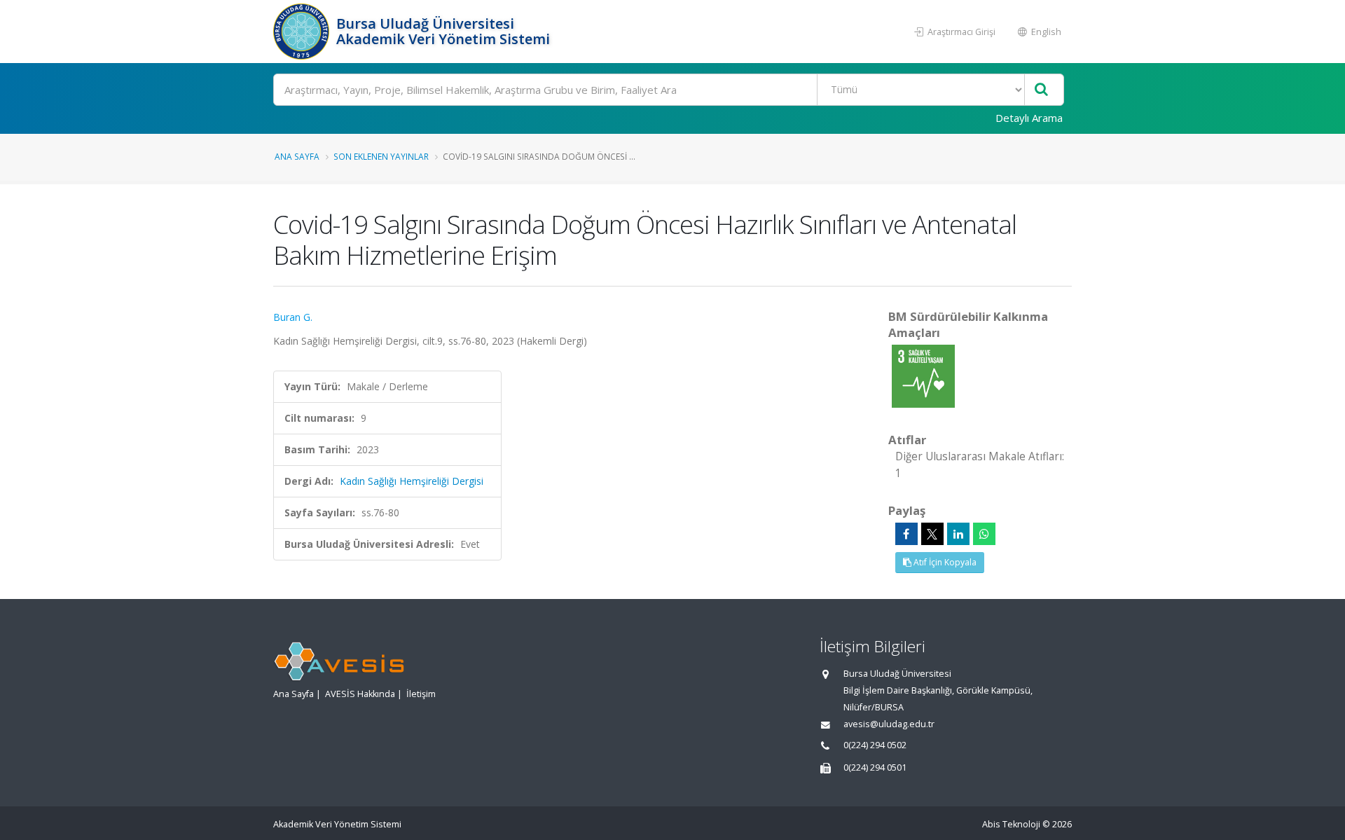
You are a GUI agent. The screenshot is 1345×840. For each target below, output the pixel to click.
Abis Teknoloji (1011, 824)
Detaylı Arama (1029, 118)
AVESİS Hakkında (360, 694)
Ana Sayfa (297, 156)
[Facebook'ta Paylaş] (906, 534)
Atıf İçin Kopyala (944, 562)
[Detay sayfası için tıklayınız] (923, 375)
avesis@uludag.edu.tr (888, 724)
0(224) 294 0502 (874, 745)
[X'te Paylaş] (932, 534)
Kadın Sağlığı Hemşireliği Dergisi (411, 481)
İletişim (421, 694)
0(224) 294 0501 (874, 767)
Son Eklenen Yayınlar (381, 156)
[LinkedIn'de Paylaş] (958, 534)
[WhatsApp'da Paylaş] (984, 534)
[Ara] (1041, 90)
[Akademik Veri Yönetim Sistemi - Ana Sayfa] (303, 31)
